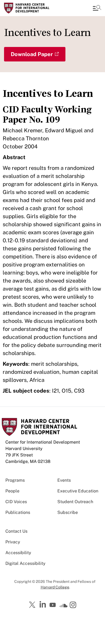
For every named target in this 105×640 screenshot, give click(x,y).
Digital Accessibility (25, 563)
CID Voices (16, 501)
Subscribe (67, 512)
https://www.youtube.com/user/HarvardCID (53, 605)
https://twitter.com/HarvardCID (33, 605)
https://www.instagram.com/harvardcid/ (74, 605)
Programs (15, 480)
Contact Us (16, 531)
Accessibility (18, 552)
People (12, 490)
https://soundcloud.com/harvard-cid (64, 606)
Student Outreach (75, 501)
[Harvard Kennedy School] (36, 8)
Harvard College (55, 587)
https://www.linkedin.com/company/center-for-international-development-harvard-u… (43, 604)
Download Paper (32, 54)
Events (64, 480)
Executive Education (77, 490)
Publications (17, 512)
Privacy (12, 541)
